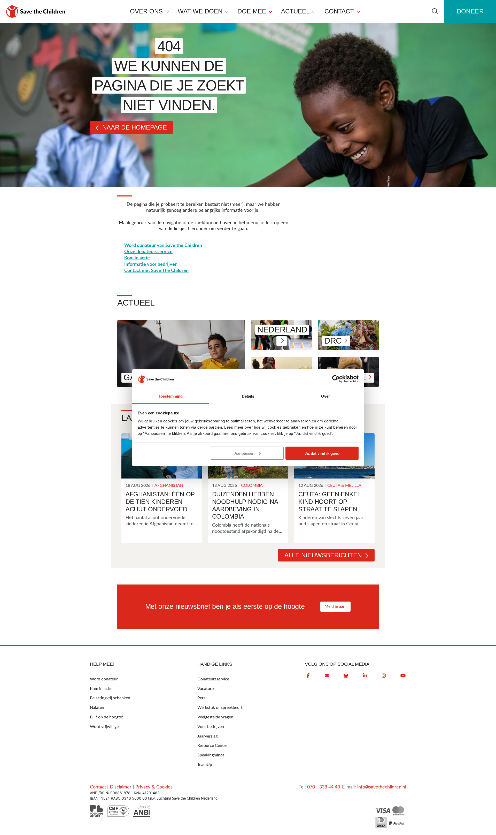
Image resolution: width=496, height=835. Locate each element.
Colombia (252, 485)
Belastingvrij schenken (110, 698)
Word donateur (104, 679)
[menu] (245, 11)
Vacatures (206, 689)
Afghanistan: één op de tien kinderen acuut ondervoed (160, 502)
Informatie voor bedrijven (150, 264)
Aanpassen (244, 453)
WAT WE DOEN (200, 11)
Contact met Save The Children (156, 270)
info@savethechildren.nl (381, 787)
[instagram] (384, 676)
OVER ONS (146, 11)
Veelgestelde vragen (215, 717)
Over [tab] (325, 396)
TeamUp (204, 765)
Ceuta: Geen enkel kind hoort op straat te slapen (329, 502)
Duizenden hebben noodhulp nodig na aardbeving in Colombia (245, 505)
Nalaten (97, 707)
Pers (201, 698)
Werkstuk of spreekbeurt (220, 707)
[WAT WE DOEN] (226, 11)
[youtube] (403, 676)
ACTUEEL (295, 11)
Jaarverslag (207, 736)
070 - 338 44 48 (323, 787)
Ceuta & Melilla (344, 485)
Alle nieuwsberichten (323, 555)
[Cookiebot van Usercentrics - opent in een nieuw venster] (336, 379)
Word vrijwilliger (105, 727)
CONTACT (339, 11)
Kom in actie (137, 258)
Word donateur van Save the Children (163, 245)
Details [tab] (248, 396)
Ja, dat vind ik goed (322, 453)
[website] (346, 676)
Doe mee (251, 11)
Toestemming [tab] (170, 396)
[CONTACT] (358, 11)
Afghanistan (168, 485)
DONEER (470, 11)
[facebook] (308, 676)
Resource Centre (212, 745)
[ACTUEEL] (314, 11)
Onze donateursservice (148, 251)
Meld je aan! (335, 606)
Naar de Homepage (134, 127)
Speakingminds (210, 755)
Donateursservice (213, 679)
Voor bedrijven (210, 727)
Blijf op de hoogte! (106, 717)
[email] (327, 676)
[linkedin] (365, 676)
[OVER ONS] (167, 11)
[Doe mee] (270, 11)
